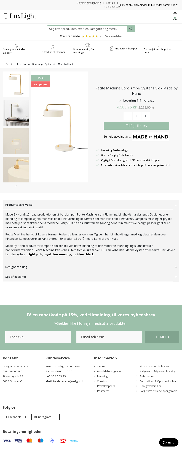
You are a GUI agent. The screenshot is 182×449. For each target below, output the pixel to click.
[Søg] (131, 28)
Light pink (35, 254)
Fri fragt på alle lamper (53, 52)
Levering (102, 376)
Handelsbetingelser (109, 371)
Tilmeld (162, 337)
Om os (101, 366)
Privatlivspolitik (106, 386)
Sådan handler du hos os (154, 366)
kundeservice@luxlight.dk (68, 381)
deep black (86, 254)
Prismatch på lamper (126, 48)
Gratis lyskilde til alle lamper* (14, 51)
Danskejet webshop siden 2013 (158, 50)
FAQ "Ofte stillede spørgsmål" (158, 391)
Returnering (147, 376)
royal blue (51, 254)
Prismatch (103, 391)
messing (65, 254)
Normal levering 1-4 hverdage (83, 50)
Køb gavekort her (150, 386)
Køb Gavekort (112, 6)
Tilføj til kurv (136, 125)
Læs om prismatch (158, 165)
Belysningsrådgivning (89, 2)
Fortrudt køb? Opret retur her (158, 381)
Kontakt (110, 2)
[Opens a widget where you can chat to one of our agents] (168, 442)
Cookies (102, 381)
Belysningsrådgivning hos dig (157, 371)
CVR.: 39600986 (12, 371)
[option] (16, 84)
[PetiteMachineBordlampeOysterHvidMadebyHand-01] (16, 84)
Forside (9, 64)
